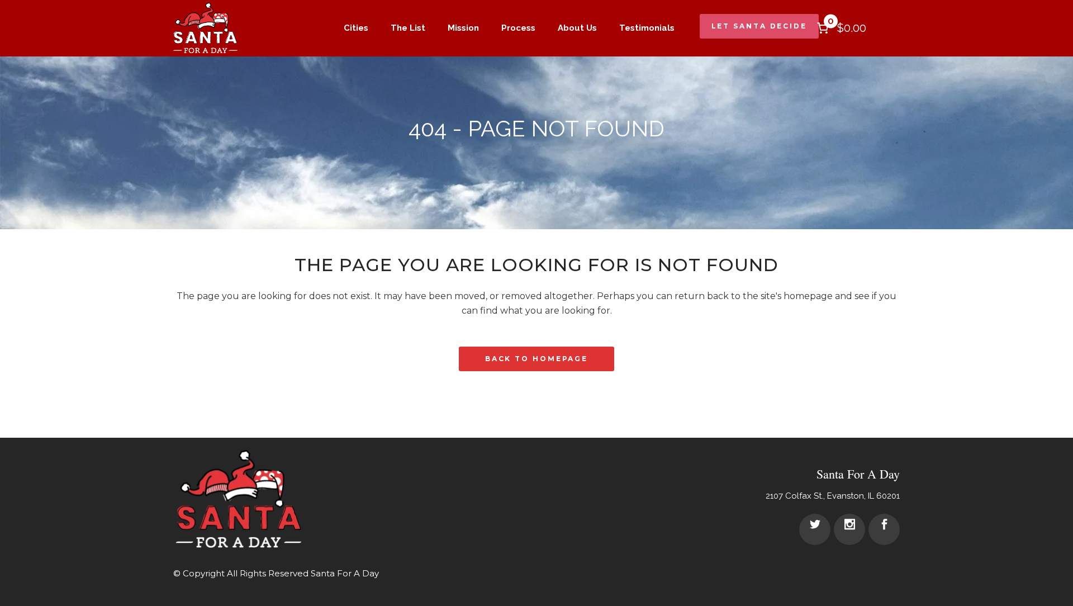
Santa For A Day (345, 573)
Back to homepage (536, 358)
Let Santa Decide (759, 26)
